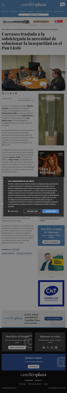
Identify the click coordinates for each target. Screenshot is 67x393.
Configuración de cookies (41, 204)
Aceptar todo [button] (51, 211)
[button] (13, 211)
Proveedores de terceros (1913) (36, 193)
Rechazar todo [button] (32, 211)
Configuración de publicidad (42, 202)
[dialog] (33, 196)
